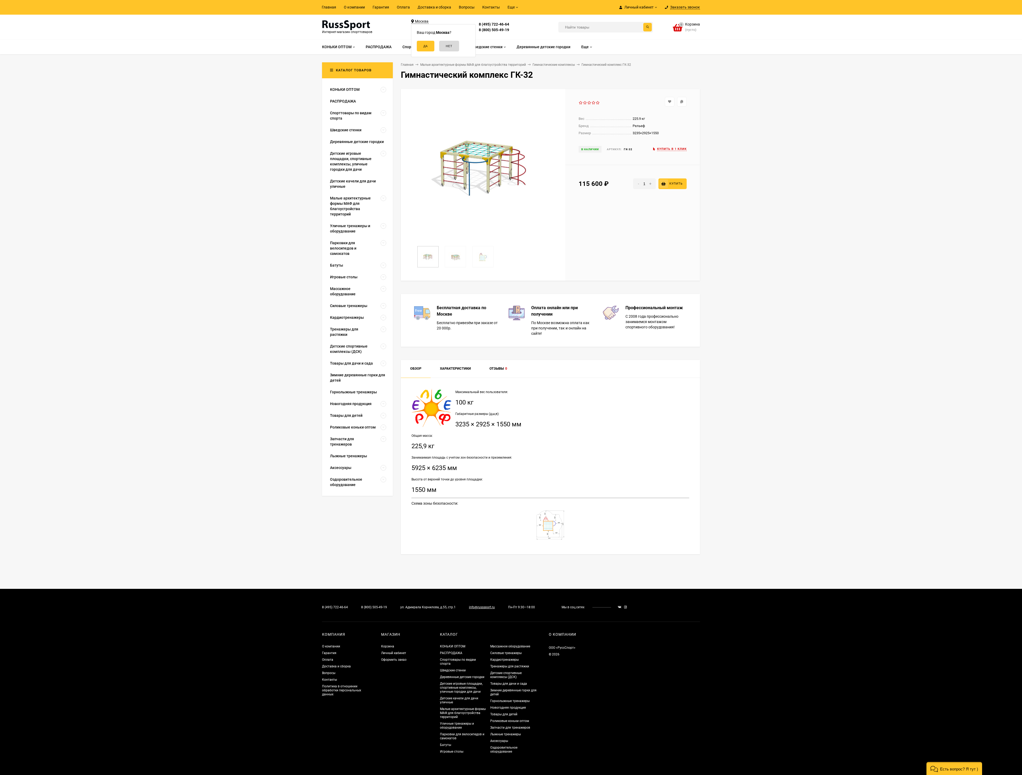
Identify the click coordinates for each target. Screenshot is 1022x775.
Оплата (403, 7)
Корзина (387, 646)
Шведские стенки (453, 670)
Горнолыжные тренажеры (510, 701)
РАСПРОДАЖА (451, 653)
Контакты (491, 7)
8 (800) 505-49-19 (494, 30)
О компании (354, 7)
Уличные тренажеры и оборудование (457, 725)
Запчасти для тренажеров (510, 727)
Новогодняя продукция (508, 707)
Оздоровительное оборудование (503, 749)
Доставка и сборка (434, 7)
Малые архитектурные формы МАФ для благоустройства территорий (463, 713)
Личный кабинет (393, 653)
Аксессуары (499, 741)
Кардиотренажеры (504, 660)
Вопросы (467, 7)
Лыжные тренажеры (505, 734)
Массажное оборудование (510, 646)
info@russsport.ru (482, 607)
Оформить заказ (393, 660)
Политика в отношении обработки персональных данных (341, 690)
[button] (954, 768)
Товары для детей (503, 714)
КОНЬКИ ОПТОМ (452, 646)
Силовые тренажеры (506, 653)
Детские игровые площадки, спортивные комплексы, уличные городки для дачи (461, 688)
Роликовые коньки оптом (509, 721)
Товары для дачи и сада (508, 684)
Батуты (445, 745)
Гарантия (381, 7)
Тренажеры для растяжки (509, 666)
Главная (329, 7)
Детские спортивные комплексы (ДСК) (506, 675)
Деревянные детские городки (462, 677)
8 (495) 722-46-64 (494, 24)
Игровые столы (451, 751)
